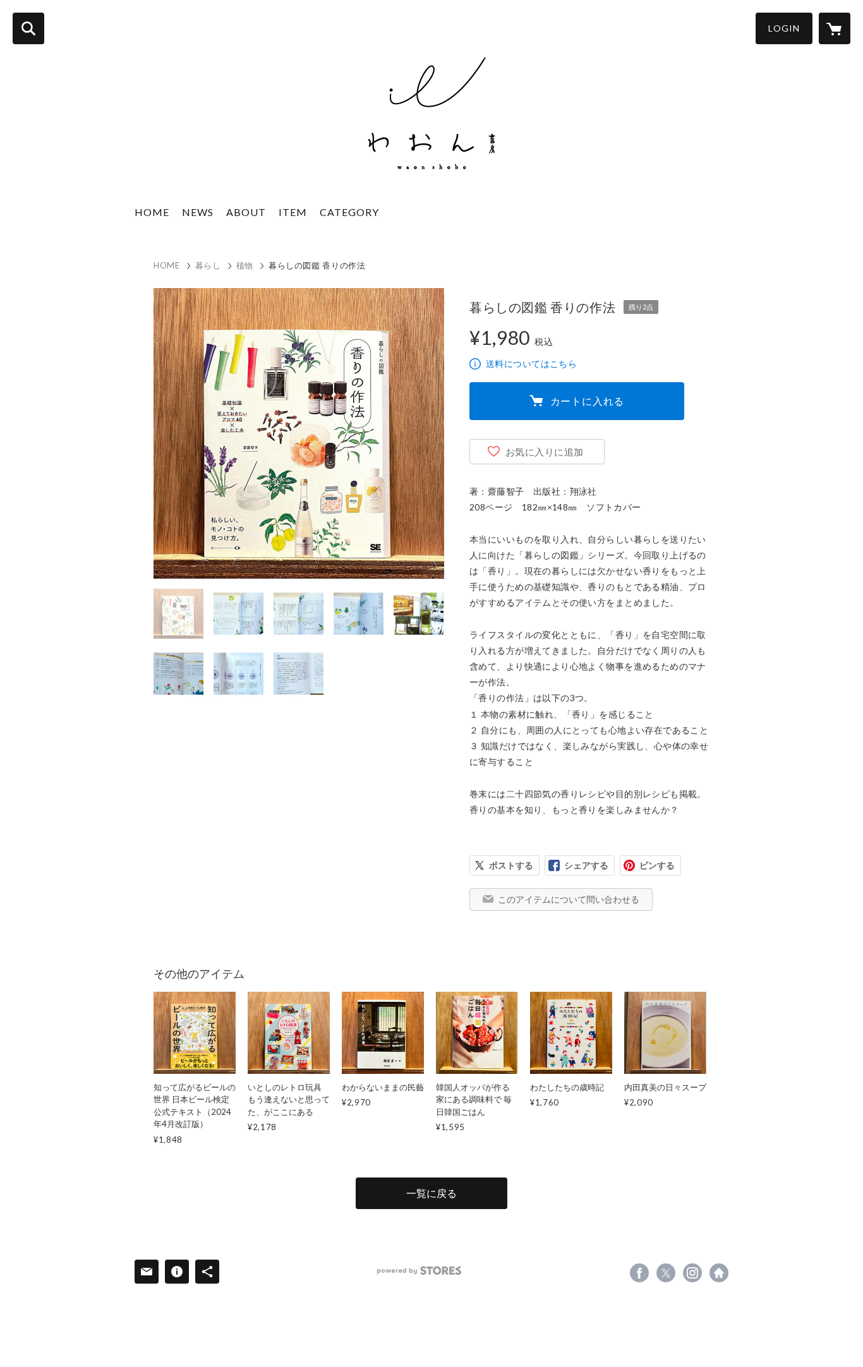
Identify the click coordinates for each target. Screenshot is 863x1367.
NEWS (198, 212)
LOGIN (784, 28)
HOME (152, 212)
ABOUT (246, 212)
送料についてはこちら (531, 363)
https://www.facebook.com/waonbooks (639, 1272)
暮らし (208, 265)
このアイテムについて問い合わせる (568, 899)
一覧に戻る (431, 1193)
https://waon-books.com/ (718, 1272)
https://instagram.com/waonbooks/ (692, 1272)
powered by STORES (419, 1270)
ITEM (293, 212)
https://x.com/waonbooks (665, 1272)
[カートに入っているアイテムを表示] (834, 28)
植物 (244, 265)
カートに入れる (587, 401)
